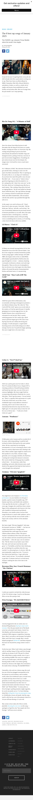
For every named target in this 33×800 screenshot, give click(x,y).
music (4, 29)
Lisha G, (4, 724)
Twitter (20, 738)
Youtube (20, 743)
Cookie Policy (12, 749)
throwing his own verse (14, 706)
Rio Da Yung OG (12, 724)
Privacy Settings (9, 788)
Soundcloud (21, 751)
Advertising (11, 741)
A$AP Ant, (10, 721)
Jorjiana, (20, 723)
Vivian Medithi (8, 45)
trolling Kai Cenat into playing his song (19, 693)
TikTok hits (16, 640)
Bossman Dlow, (18, 721)
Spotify (20, 753)
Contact (10, 738)
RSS (18, 756)
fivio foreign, (6, 723)
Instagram (20, 746)
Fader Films (11, 754)
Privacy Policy (10, 747)
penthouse (8, 435)
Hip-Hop (9, 29)
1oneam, (4, 721)
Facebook (20, 741)
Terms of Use (11, 743)
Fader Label (11, 752)
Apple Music (21, 748)
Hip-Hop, (14, 723)
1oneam (3, 435)
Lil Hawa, (26, 723)
